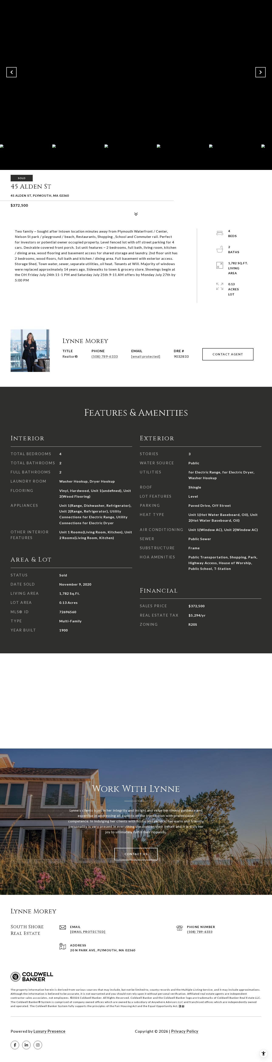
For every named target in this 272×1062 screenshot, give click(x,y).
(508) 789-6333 (105, 356)
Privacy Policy (184, 1031)
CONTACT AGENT (227, 354)
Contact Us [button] (136, 854)
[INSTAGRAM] (38, 1045)
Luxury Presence (49, 1031)
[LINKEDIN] (26, 1045)
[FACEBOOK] (15, 1045)
